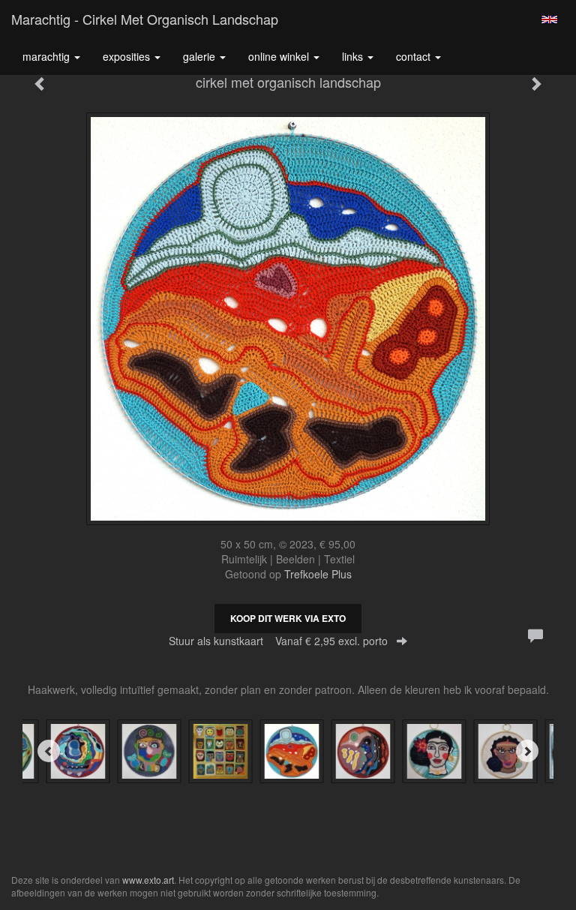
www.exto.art (148, 879)
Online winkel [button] (280, 56)
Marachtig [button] (47, 56)
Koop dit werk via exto (288, 618)
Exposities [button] (128, 56)
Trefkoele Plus (318, 573)
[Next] (527, 751)
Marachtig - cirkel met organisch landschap (144, 19)
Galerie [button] (200, 56)
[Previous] (49, 751)
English (549, 19)
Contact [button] (415, 56)
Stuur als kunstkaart (278, 640)
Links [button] (354, 56)
